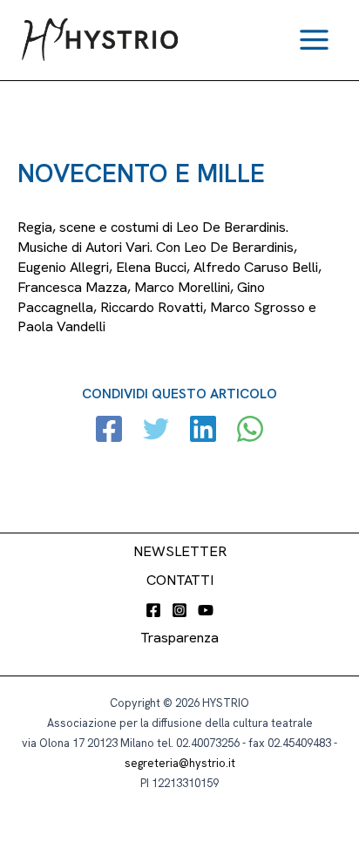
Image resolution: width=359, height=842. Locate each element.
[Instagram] (179, 610)
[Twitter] (156, 431)
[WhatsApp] (250, 431)
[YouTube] (205, 610)
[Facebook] (109, 431)
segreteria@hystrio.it (180, 763)
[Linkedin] (203, 431)
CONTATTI (179, 580)
